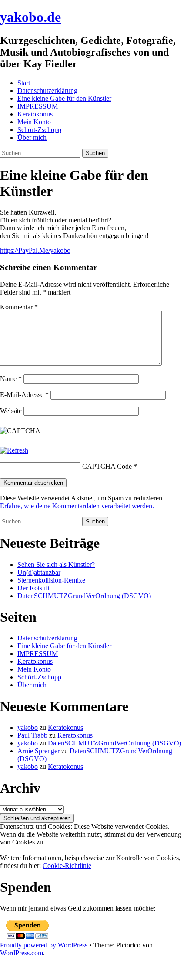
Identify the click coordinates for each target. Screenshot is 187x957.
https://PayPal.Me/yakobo (35, 250)
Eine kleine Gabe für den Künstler (64, 98)
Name (11, 378)
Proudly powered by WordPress (43, 945)
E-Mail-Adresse (24, 394)
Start (23, 82)
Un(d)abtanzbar (38, 572)
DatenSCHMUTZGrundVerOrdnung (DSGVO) (84, 595)
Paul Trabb (32, 735)
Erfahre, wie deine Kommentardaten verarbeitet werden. (77, 506)
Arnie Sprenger (38, 751)
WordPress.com (21, 953)
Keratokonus (35, 114)
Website (11, 410)
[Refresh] (14, 450)
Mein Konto (34, 122)
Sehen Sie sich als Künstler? (56, 564)
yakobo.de (30, 17)
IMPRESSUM (37, 106)
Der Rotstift (33, 588)
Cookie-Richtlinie (67, 865)
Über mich (32, 137)
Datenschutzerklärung (47, 90)
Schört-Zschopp (39, 129)
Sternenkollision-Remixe (51, 580)
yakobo (27, 727)
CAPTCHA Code (107, 466)
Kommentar (19, 307)
